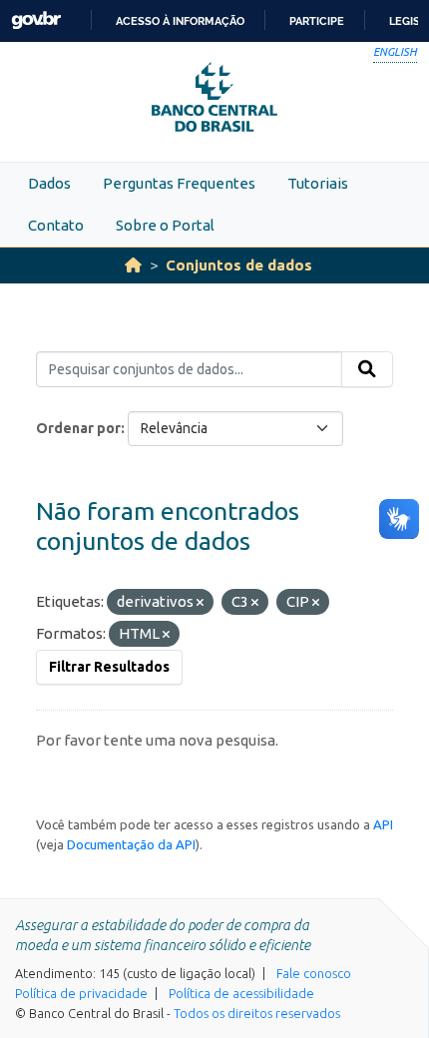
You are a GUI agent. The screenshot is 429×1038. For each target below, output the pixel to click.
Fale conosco (313, 973)
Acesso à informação (180, 21)
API (383, 824)
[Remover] (200, 603)
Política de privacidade (81, 993)
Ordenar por (78, 428)
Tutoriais (317, 183)
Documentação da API (131, 844)
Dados (49, 183)
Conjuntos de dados (239, 265)
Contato (56, 225)
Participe (316, 21)
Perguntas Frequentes (179, 183)
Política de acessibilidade (241, 993)
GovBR (36, 20)
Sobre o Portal (165, 225)
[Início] (133, 265)
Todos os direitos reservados (257, 1013)
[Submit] (367, 369)
